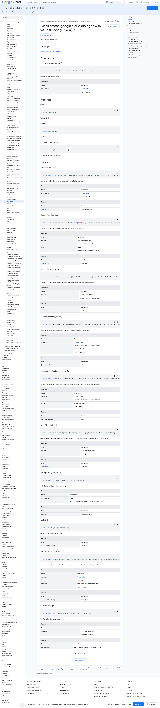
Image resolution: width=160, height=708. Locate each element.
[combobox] (114, 2)
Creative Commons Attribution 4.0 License (87, 668)
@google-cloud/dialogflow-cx (50, 51)
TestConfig (45, 209)
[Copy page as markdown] (80, 30)
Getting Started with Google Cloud (103, 687)
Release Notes (64, 690)
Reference (23, 12)
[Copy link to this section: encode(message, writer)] (64, 317)
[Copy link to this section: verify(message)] (56, 606)
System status (64, 693)
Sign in (156, 2)
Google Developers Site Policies (66, 670)
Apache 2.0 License (42, 670)
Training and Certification (101, 696)
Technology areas (31, 2)
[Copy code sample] (117, 68)
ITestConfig (85, 89)
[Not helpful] (118, 21)
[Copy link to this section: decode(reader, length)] (62, 215)
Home (42, 21)
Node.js (28, 8)
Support (62, 687)
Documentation (50, 21)
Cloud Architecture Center (101, 693)
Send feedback (112, 26)
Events (129, 687)
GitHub (96, 684)
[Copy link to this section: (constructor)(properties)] (64, 63)
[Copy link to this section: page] (47, 124)
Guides (14, 12)
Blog (128, 684)
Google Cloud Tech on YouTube (136, 696)
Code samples (98, 690)
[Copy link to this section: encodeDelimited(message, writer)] (72, 371)
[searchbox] (12, 17)
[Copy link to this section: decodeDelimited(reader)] (64, 269)
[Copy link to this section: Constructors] (56, 58)
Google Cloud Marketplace (34, 690)
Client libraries (40, 8)
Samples (32, 12)
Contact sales (31, 693)
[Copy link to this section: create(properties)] (58, 168)
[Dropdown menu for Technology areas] (39, 2)
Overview (5, 12)
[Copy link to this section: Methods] (52, 163)
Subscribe (138, 704)
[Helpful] (115, 21)
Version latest (47, 35)
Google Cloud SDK (14, 8)
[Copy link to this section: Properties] (53, 100)
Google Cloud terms (56, 704)
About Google (31, 704)
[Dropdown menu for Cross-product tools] (58, 2)
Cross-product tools (49, 2)
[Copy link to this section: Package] (51, 47)
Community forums (66, 684)
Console (130, 2)
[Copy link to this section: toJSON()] (50, 520)
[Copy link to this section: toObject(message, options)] (66, 552)
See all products (31, 684)
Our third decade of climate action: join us (76, 704)
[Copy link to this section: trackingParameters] (59, 142)
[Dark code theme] (114, 68)
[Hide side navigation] (22, 705)
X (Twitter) (130, 690)
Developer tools (61, 21)
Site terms (46, 704)
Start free (152, 8)
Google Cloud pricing (33, 687)
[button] (12, 343)
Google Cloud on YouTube (134, 693)
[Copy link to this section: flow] (46, 105)
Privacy (39, 704)
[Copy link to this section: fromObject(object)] (59, 425)
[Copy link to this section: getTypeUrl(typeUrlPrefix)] (64, 473)
